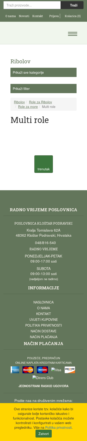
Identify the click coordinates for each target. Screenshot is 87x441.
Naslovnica (43, 302)
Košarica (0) (72, 16)
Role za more (28, 106)
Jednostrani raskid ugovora (43, 386)
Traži (73, 5)
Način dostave (43, 331)
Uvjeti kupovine (43, 319)
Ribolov (19, 102)
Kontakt (37, 16)
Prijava (53, 16)
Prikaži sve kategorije (28, 72)
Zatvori (44, 433)
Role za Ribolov (40, 102)
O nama (10, 16)
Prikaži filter (21, 88)
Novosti (24, 16)
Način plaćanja (43, 336)
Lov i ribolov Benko (24, 33)
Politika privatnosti (43, 325)
